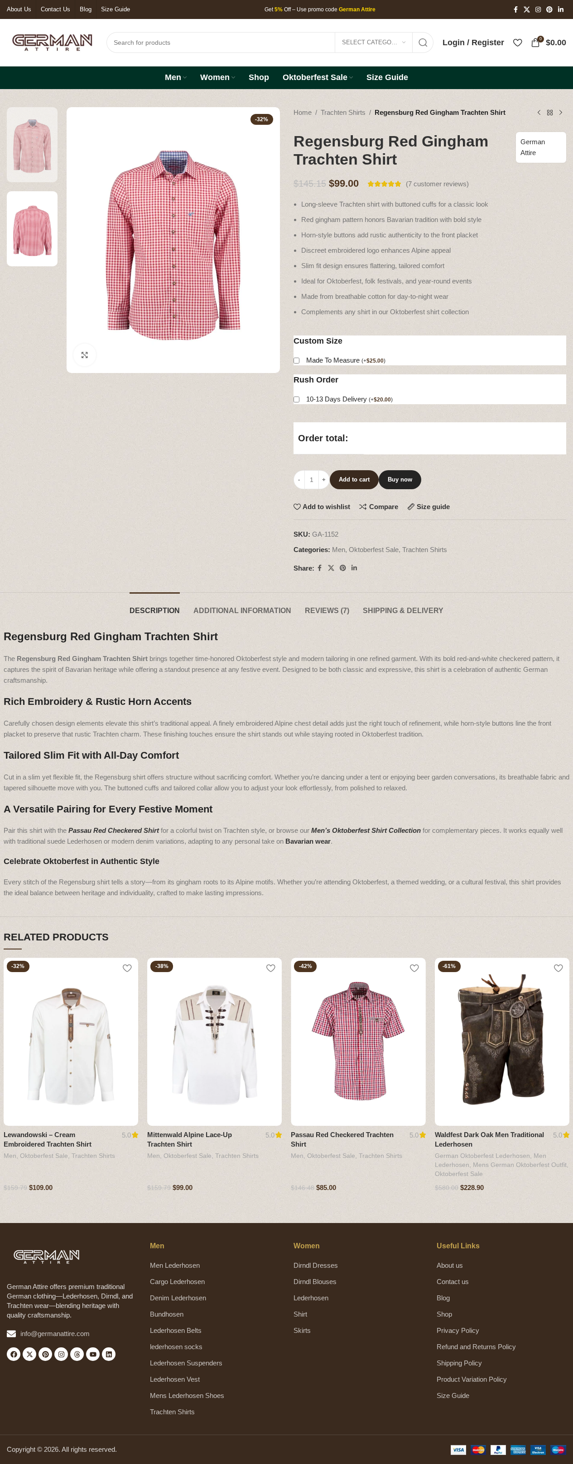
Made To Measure (345, 360)
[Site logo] (52, 42)
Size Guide (453, 1395)
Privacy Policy (458, 1330)
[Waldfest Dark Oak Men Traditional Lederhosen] (502, 1042)
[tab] (155, 606)
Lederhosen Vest (175, 1379)
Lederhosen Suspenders (186, 1363)
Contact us (453, 1281)
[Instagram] (61, 1354)
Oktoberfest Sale (374, 549)
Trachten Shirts (343, 112)
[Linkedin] (109, 1354)
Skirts (302, 1330)
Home (303, 112)
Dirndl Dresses (316, 1265)
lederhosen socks (176, 1347)
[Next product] (560, 113)
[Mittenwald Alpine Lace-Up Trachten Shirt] (214, 1042)
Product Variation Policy (472, 1379)
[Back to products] (549, 113)
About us (450, 1265)
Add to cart (354, 479)
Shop (444, 1314)
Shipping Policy (459, 1363)
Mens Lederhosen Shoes (187, 1395)
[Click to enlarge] (84, 355)
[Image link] (46, 1256)
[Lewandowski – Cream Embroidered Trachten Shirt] (71, 1042)
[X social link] (527, 10)
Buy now (400, 479)
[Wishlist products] (517, 42)
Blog (443, 1298)
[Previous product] (539, 113)
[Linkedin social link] (560, 10)
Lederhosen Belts (176, 1330)
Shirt (300, 1314)
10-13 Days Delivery (349, 399)
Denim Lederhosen (178, 1298)
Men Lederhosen (175, 1265)
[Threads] (77, 1354)
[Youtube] (93, 1354)
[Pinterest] (45, 1354)
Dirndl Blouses (315, 1281)
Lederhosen (311, 1298)
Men (338, 549)
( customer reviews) (437, 184)
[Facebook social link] (515, 10)
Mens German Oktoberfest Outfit (520, 1164)
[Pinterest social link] (549, 10)
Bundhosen (166, 1314)
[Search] (423, 42)
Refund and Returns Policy (476, 1347)
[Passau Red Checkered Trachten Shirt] (358, 1042)
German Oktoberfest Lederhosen (482, 1155)
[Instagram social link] (538, 10)
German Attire (532, 147)
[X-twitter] (29, 1354)
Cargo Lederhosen (177, 1281)
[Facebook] (13, 1354)
